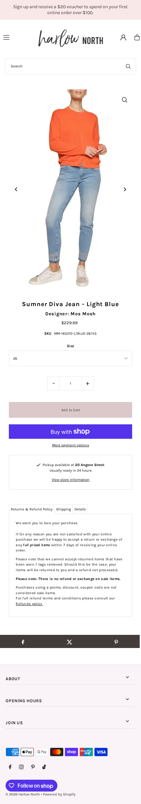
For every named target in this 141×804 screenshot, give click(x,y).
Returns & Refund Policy (31, 509)
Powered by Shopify (59, 794)
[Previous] (16, 189)
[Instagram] (21, 767)
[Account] (123, 37)
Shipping (63, 509)
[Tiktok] (44, 767)
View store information (71, 480)
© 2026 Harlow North (23, 794)
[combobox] (70, 66)
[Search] (128, 66)
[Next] (124, 189)
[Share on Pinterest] (116, 641)
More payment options (70, 445)
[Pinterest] (33, 767)
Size (70, 346)
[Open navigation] (17, 37)
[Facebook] (10, 767)
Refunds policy (29, 604)
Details (80, 509)
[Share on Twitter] (69, 641)
